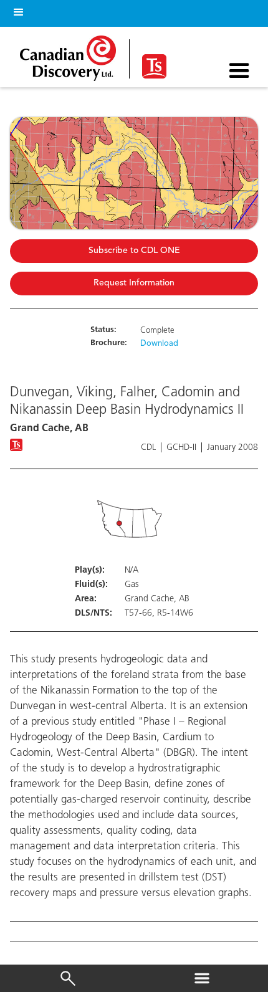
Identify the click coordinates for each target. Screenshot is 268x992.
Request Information (134, 283)
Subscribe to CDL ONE (134, 250)
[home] (71, 55)
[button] (16, 10)
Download (159, 344)
